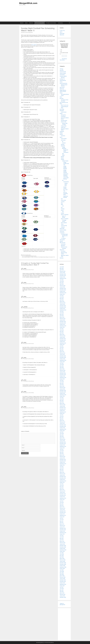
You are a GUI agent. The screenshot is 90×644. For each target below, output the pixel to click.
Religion (61, 132)
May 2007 (62, 590)
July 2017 (61, 414)
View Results (64, 58)
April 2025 (62, 284)
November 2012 (63, 495)
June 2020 (62, 364)
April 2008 (62, 574)
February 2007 (62, 594)
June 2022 (62, 330)
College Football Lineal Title (66, 163)
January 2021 (62, 354)
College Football (65, 160)
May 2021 (61, 348)
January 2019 (62, 389)
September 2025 (63, 278)
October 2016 (62, 427)
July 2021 (61, 345)
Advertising (63, 244)
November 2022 (63, 322)
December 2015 (63, 442)
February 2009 (62, 559)
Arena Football (63, 138)
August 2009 (62, 551)
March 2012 (62, 506)
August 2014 (62, 465)
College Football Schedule (65, 171)
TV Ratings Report (64, 234)
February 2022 (62, 335)
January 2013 (62, 492)
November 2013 (63, 478)
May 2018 (61, 400)
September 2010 (63, 532)
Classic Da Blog (63, 73)
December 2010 (63, 528)
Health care (63, 127)
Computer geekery (63, 76)
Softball (62, 213)
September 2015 (63, 446)
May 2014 (61, 469)
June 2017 (62, 416)
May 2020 (62, 366)
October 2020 (62, 358)
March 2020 (62, 368)
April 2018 (62, 401)
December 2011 (63, 511)
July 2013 (61, 483)
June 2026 (62, 266)
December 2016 (63, 424)
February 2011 (62, 525)
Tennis (62, 224)
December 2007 (63, 580)
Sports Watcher (64, 222)
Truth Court (62, 231)
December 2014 (63, 459)
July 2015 (61, 449)
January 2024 (62, 304)
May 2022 (62, 331)
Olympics (62, 208)
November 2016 (63, 426)
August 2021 (62, 344)
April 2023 (62, 315)
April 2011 (61, 522)
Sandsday (64, 248)
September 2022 (63, 325)
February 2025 (62, 285)
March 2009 (62, 558)
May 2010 (61, 538)
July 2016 (61, 432)
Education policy (64, 120)
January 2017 (62, 423)
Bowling (62, 156)
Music (61, 96)
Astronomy (63, 135)
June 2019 (62, 381)
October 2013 (62, 479)
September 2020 (63, 360)
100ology (61, 68)
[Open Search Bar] (69, 23)
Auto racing (63, 140)
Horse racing (63, 200)
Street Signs (62, 33)
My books (61, 98)
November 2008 (63, 564)
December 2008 (63, 562)
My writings (62, 109)
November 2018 (63, 391)
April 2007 (62, 591)
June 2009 (62, 554)
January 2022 (62, 337)
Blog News (63, 245)
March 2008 (62, 575)
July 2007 (61, 587)
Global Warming (63, 80)
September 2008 (63, 567)
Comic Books (62, 74)
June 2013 (62, 485)
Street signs (62, 228)
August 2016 (62, 430)
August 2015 (62, 447)
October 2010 (62, 531)
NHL (62, 207)
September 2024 (63, 292)
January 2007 (62, 595)
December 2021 (63, 338)
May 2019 (61, 383)
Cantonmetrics (60, 22)
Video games (62, 239)
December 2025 (63, 274)
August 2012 (62, 499)
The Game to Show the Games (51, 22)
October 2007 (62, 582)
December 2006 (63, 597)
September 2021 (63, 343)
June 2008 (62, 571)
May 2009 (62, 555)
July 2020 (61, 363)
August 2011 (62, 516)
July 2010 (61, 535)
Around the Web (63, 71)
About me (21, 22)
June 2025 (62, 281)
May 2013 (61, 486)
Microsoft (62, 77)
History (61, 81)
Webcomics (31, 22)
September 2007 (63, 584)
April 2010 (62, 539)
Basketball (63, 145)
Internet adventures (63, 83)
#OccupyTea (63, 114)
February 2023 (62, 318)
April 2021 (62, 350)
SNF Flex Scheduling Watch (39, 22)
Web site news (62, 242)
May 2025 (62, 282)
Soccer (62, 210)
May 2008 (62, 572)
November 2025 (63, 275)
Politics (61, 113)
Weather (61, 241)
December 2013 (63, 476)
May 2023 (62, 314)
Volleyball (63, 227)
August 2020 (62, 361)
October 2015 (62, 445)
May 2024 (62, 298)
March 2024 (62, 301)
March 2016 (62, 437)
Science (61, 134)
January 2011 (62, 526)
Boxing (62, 158)
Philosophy (62, 110)
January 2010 (62, 544)
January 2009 (62, 561)
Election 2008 (63, 121)
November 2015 (63, 443)
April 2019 (62, 384)
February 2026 (62, 271)
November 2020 (63, 357)
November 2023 (63, 307)
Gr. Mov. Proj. (62, 30)
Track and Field (64, 225)
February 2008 (62, 577)
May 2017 (61, 417)
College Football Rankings (65, 167)
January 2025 (62, 287)
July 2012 (61, 501)
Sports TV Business (64, 214)
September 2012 (63, 498)
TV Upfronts (63, 238)
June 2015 (62, 450)
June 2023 (62, 312)
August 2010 (62, 534)
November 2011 (63, 512)
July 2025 (61, 279)
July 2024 (61, 295)
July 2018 (61, 397)
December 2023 (63, 305)
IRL (62, 141)
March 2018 (62, 403)
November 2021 (63, 340)
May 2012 (61, 503)
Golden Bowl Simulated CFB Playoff (65, 175)
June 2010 (62, 536)
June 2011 (62, 519)
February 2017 (62, 422)
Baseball (62, 144)
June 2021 (62, 347)
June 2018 (62, 399)
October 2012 (62, 496)
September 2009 (63, 549)
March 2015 (62, 455)
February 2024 (62, 302)
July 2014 (61, 466)
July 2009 (62, 552)
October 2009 (62, 548)
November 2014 (63, 460)
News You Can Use (64, 105)
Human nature (63, 112)
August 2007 (62, 585)
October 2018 (62, 393)
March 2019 (62, 386)
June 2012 (62, 502)
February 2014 (62, 473)
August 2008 (62, 568)
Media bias (62, 88)
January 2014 (62, 475)
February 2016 (62, 439)
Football (62, 159)
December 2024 (63, 288)
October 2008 (62, 565)
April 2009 (62, 557)
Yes (61, 49)
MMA (62, 204)
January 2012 (62, 509)
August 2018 (62, 396)
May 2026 (62, 268)
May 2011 (61, 521)
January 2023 (62, 320)
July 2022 (61, 328)
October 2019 (62, 376)
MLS (63, 211)
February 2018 (62, 404)
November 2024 (63, 289)
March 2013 (62, 489)
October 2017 (62, 410)
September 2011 (63, 515)
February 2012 (62, 508)
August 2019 (62, 378)
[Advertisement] (45, 14)
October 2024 (62, 291)
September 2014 (63, 463)
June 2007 (62, 588)
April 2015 (62, 453)
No (61, 51)
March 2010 (62, 541)
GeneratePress (51, 642)
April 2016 (62, 436)
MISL (62, 203)
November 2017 (63, 409)
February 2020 (62, 370)
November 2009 (63, 547)
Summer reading (63, 229)
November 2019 (63, 374)
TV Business (62, 232)
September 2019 (63, 377)
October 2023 (62, 308)
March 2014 (62, 472)
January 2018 (62, 406)
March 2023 (62, 317)
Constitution (63, 116)
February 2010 (62, 542)
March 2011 (62, 524)
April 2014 (62, 470)
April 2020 (62, 367)
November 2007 (63, 581)
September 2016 (63, 429)
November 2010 (63, 529)
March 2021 (62, 351)
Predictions (62, 131)
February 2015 (62, 456)
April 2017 (62, 419)
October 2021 (62, 341)
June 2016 (62, 433)
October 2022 (62, 324)
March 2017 (62, 420)
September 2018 (63, 394)
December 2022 (63, 321)
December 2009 (63, 545)
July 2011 (61, 518)
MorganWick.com (28, 3)
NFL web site (34, 44)
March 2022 (62, 334)
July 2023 (61, 311)
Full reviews (63, 251)
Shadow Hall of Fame (66, 184)
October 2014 (62, 462)
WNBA (63, 155)
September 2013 (63, 480)
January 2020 (62, 371)
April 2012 (62, 505)
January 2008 (62, 578)
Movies (61, 92)
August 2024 (62, 294)
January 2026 (62, 272)
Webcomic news (64, 246)
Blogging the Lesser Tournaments (65, 151)
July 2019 (61, 380)
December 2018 (63, 390)
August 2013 (62, 482)
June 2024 (62, 297)
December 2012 (63, 493)
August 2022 (62, 327)
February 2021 (62, 353)
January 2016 (62, 440)
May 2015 (61, 452)
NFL (63, 180)
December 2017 (63, 407)
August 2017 (62, 413)
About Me (61, 70)
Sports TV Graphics (64, 218)
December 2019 (63, 373)
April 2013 (62, 488)
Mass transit (62, 87)
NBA (63, 153)
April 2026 (62, 269)
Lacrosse (62, 201)
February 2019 (62, 387)
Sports (26, 22)
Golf (62, 198)
